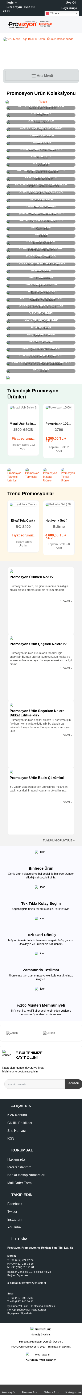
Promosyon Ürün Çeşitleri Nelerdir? (38, 644)
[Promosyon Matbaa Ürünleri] (50, 475)
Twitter (12, 1211)
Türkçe (54, 13)
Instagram (14, 1219)
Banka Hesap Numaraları (26, 1175)
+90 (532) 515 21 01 (22, 1267)
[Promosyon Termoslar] (32, 473)
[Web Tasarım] (41, 1354)
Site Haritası (16, 1130)
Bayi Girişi (68, 8)
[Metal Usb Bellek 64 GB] (23, 408)
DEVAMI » (66, 601)
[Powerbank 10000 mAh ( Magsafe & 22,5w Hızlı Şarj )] (58, 408)
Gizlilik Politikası (19, 1123)
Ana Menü (44, 76)
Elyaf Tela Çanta (23, 520)
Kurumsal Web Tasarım (41, 1359)
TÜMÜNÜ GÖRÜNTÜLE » (59, 840)
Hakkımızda (16, 1159)
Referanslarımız (19, 1167)
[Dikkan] (59, 1033)
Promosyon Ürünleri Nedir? (32, 577)
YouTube (14, 1227)
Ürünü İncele (8, 411)
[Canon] (23, 1033)
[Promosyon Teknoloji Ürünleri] (14, 475)
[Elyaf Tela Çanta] (23, 505)
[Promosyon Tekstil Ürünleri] (68, 475)
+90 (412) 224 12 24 (21, 1260)
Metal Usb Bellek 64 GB (27, 423)
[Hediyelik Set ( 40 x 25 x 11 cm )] (58, 505)
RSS (11, 1138)
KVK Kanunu (17, 1115)
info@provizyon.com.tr (32, 1282)
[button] (78, 25)
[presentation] (2, 1033)
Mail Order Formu (20, 1183)
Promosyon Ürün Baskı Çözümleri (37, 778)
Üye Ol (70, 2)
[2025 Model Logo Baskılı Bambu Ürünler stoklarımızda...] (41, 39)
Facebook (14, 1204)
